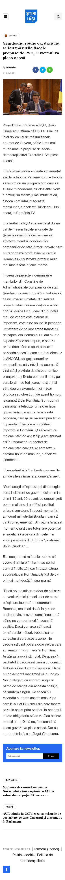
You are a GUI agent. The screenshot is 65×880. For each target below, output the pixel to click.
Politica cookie (23, 855)
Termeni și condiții (47, 849)
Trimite (51, 756)
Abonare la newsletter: (23, 748)
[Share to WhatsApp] (50, 70)
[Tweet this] (43, 70)
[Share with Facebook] (35, 70)
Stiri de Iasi (11, 67)
